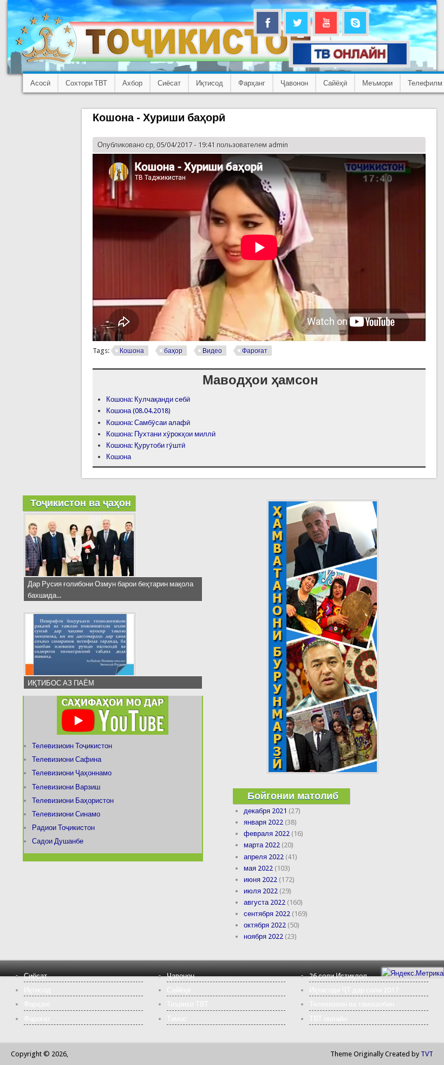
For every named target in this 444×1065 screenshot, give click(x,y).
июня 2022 (260, 879)
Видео (212, 351)
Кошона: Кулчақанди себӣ (148, 399)
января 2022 (263, 822)
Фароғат (254, 351)
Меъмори (377, 83)
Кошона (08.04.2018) (138, 411)
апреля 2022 (264, 857)
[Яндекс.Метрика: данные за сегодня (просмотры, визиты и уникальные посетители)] (412, 973)
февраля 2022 (267, 833)
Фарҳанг (251, 83)
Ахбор (132, 83)
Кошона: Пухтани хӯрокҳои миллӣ (161, 434)
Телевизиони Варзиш (66, 787)
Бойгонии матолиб (292, 795)
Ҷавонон (294, 83)
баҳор (173, 351)
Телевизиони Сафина (66, 759)
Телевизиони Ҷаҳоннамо (72, 773)
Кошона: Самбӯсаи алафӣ (148, 423)
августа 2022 (264, 902)
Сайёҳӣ (335, 83)
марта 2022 (262, 845)
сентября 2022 (267, 914)
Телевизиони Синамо (66, 814)
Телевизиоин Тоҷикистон (72, 746)
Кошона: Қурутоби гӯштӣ (145, 445)
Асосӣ (40, 83)
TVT (427, 1054)
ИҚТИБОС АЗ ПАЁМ (61, 683)
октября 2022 (265, 925)
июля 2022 (261, 891)
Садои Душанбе (57, 841)
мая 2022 (258, 868)
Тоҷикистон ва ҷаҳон (80, 502)
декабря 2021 (265, 811)
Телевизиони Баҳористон (73, 800)
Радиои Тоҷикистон (63, 828)
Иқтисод (209, 83)
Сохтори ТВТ (86, 83)
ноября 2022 (263, 936)
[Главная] (173, 62)
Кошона (132, 351)
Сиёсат (169, 83)
